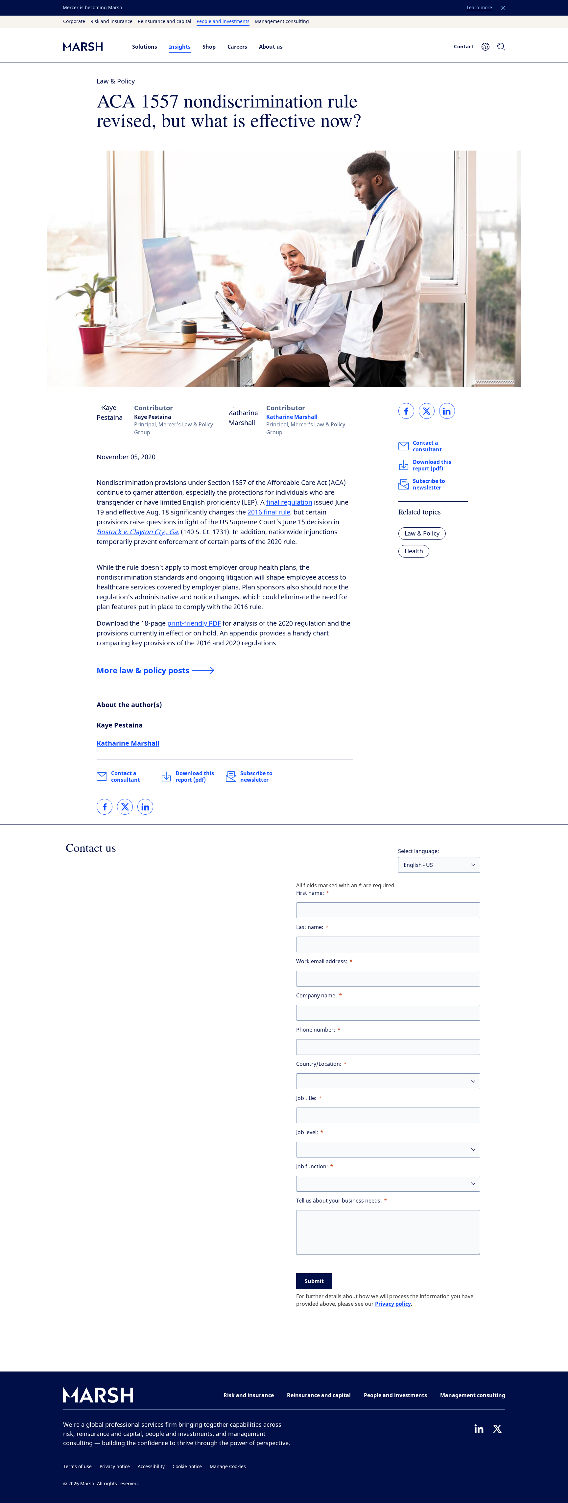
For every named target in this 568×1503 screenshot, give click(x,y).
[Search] (501, 46)
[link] (104, 806)
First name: (310, 893)
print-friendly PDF (194, 623)
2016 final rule (269, 512)
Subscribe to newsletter (256, 776)
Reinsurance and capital (164, 21)
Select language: (418, 851)
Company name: (316, 995)
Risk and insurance (111, 21)
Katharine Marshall (292, 416)
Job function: (312, 1166)
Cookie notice (187, 1466)
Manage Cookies (228, 1466)
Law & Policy (116, 81)
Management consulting (282, 21)
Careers (237, 46)
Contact (464, 46)
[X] (497, 1428)
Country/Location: (319, 1064)
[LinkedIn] (479, 1428)
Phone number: (315, 1030)
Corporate (74, 21)
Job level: (307, 1132)
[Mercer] (91, 46)
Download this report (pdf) (195, 776)
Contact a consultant (125, 776)
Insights (180, 46)
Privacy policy (393, 1303)
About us (271, 46)
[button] (503, 8)
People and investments (223, 21)
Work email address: (321, 961)
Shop (209, 46)
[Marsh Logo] (98, 1396)
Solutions (144, 46)
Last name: (309, 927)
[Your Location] (485, 46)
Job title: (306, 1098)
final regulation (289, 502)
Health (414, 551)
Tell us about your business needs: (339, 1201)
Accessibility (151, 1466)
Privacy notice (115, 1466)
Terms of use (77, 1466)
